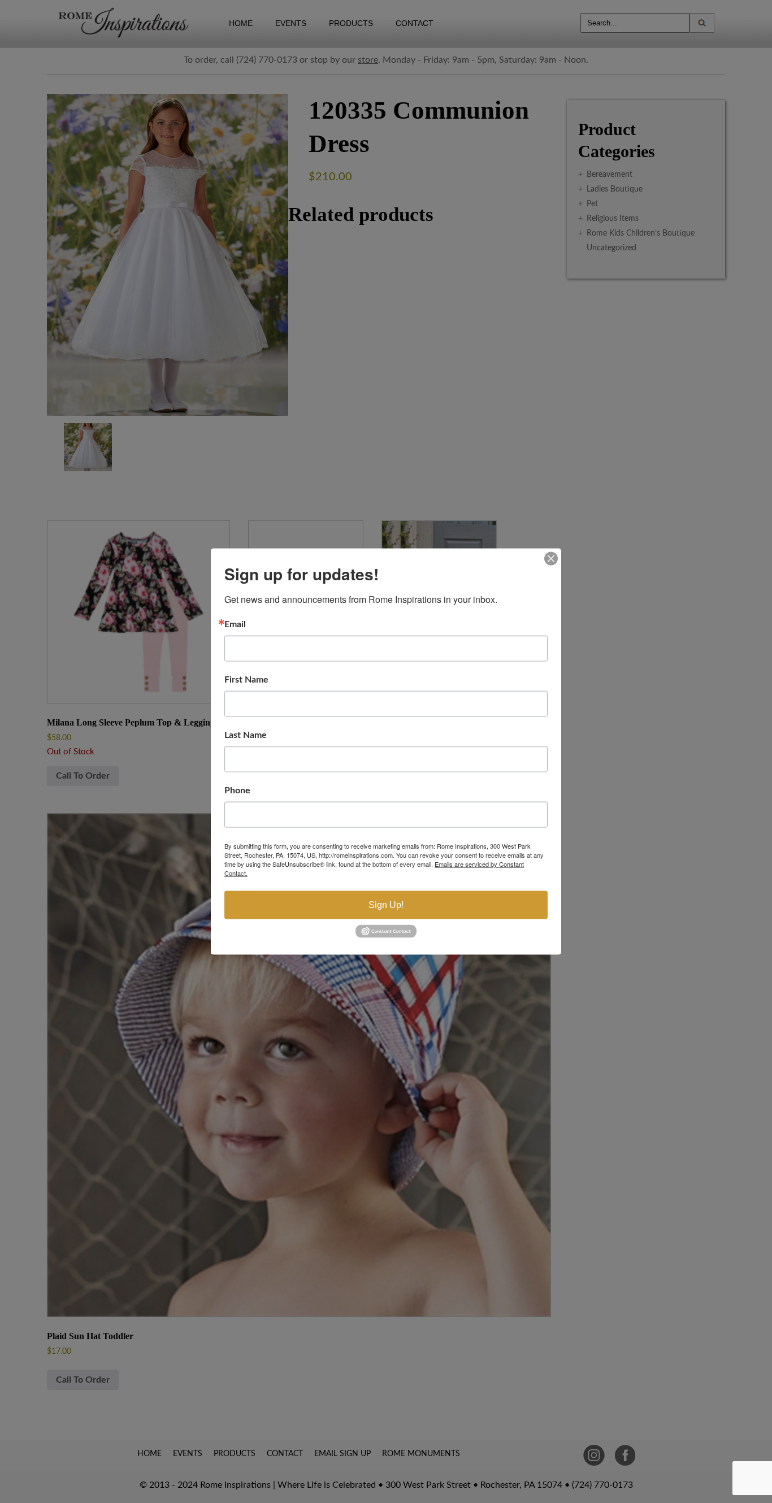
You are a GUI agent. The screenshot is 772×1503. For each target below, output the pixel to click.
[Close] (551, 559)
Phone (237, 790)
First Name (246, 679)
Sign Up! (386, 905)
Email (235, 624)
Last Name (245, 735)
